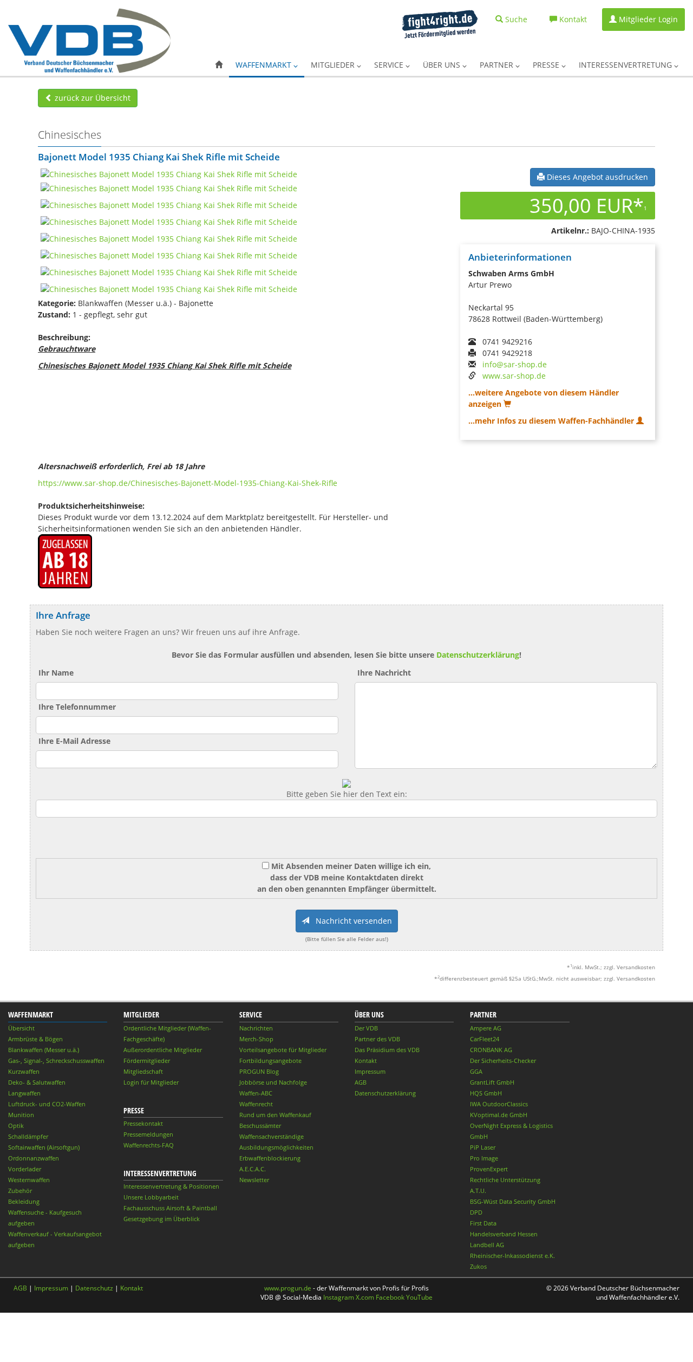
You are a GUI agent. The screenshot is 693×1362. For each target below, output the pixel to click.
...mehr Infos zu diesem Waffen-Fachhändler (552, 421)
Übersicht (21, 1028)
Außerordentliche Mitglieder (162, 1050)
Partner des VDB (377, 1039)
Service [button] (390, 65)
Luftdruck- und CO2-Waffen (47, 1104)
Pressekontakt (143, 1123)
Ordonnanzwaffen (33, 1158)
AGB (361, 1082)
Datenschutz (94, 1288)
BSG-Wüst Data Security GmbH (512, 1201)
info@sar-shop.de (514, 364)
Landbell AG (487, 1245)
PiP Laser (482, 1147)
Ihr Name (56, 672)
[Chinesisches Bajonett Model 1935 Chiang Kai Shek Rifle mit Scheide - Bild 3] (169, 204)
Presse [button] (547, 65)
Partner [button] (497, 65)
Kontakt (366, 1060)
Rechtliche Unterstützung (505, 1180)
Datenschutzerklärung (477, 655)
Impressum (370, 1071)
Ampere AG (485, 1028)
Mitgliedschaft (143, 1071)
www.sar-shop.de (514, 376)
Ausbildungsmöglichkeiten (276, 1147)
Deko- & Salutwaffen (37, 1082)
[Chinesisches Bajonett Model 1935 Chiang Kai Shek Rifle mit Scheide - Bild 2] (169, 188)
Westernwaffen (29, 1180)
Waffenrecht (256, 1104)
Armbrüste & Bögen (35, 1039)
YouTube (419, 1297)
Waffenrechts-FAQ (148, 1145)
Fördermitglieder (146, 1060)
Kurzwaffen (24, 1071)
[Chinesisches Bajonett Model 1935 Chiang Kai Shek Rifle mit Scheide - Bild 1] (169, 173)
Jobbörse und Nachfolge (273, 1082)
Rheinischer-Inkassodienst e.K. (512, 1255)
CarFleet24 (484, 1039)
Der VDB (366, 1028)
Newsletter (254, 1180)
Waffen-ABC (255, 1093)
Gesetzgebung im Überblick (161, 1219)
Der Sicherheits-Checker (503, 1060)
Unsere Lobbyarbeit (151, 1197)
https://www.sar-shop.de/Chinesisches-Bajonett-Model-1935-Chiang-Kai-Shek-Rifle (187, 483)
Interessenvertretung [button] (626, 65)
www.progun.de (287, 1288)
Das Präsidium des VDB (387, 1050)
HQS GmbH (486, 1093)
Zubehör (20, 1190)
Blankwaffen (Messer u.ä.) (43, 1050)
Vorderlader (24, 1169)
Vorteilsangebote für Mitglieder (282, 1050)
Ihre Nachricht (384, 672)
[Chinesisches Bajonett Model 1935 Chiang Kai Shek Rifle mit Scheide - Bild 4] (169, 221)
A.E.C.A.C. (252, 1169)
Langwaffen (24, 1093)
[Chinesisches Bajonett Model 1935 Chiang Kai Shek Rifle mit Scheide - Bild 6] (169, 255)
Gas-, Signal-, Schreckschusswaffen (56, 1060)
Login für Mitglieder (151, 1082)
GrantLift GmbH (492, 1082)
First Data (483, 1223)
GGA (476, 1071)
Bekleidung (24, 1201)
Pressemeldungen (148, 1134)
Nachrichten (256, 1028)
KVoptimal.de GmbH (498, 1115)
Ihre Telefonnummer (77, 707)
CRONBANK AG (491, 1050)
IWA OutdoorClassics (499, 1104)
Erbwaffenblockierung (269, 1158)
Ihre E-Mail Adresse (74, 741)
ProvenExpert (489, 1169)
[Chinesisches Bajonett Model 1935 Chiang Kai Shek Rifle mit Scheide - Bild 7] (169, 272)
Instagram (338, 1297)
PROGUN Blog (259, 1071)
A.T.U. (478, 1190)
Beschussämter (260, 1125)
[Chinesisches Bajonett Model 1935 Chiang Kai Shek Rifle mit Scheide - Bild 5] (169, 238)
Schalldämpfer (28, 1136)
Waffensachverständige (271, 1136)
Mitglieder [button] (334, 65)
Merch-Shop (256, 1039)
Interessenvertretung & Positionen (171, 1186)
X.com (365, 1297)
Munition (21, 1115)
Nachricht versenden (350, 921)
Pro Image (484, 1158)
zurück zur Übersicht (91, 98)
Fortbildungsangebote (270, 1060)
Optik (16, 1125)
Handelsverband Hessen (504, 1234)
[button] (218, 65)
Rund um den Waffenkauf (275, 1115)
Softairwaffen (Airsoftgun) (44, 1147)
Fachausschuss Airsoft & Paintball (170, 1208)
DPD (476, 1212)
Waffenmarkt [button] (264, 65)
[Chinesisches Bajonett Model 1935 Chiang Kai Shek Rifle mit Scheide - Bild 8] (169, 288)
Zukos (478, 1266)
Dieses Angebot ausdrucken (596, 177)
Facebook (390, 1297)
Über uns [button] (442, 65)
